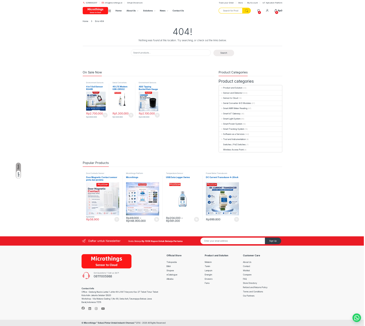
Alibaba (170, 279)
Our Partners (249, 295)
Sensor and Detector (232, 93)
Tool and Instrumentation (234, 139)
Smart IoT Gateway (231, 113)
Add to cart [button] (105, 115)
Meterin (208, 262)
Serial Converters (119, 83)
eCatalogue (172, 274)
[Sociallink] (83, 308)
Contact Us (178, 10)
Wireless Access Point (233, 149)
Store (240, 3)
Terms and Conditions (253, 291)
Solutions (148, 10)
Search (223, 53)
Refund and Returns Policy (255, 287)
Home (118, 10)
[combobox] (230, 11)
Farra (207, 283)
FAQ (245, 279)
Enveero (209, 279)
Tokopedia (172, 262)
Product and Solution (232, 88)
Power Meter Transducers (216, 173)
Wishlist (246, 270)
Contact (246, 266)
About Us (131, 10)
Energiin (208, 274)
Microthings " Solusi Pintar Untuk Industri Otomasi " (110, 323)
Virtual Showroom (134, 3)
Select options (155, 219)
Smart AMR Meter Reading (235, 108)
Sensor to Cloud (230, 98)
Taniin (207, 266)
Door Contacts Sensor (95, 173)
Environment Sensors (95, 83)
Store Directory (250, 283)
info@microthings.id (113, 3)
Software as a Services (234, 134)
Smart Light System (231, 118)
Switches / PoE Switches (234, 144)
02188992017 (91, 3)
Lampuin (208, 270)
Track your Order (226, 3)
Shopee (170, 270)
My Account (252, 3)
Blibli (169, 266)
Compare (247, 274)
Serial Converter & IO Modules (237, 103)
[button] (356, 317)
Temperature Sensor (174, 173)
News (163, 10)
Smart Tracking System (233, 129)
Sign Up (273, 241)
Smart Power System (232, 124)
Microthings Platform (134, 173)
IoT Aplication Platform (272, 3)
